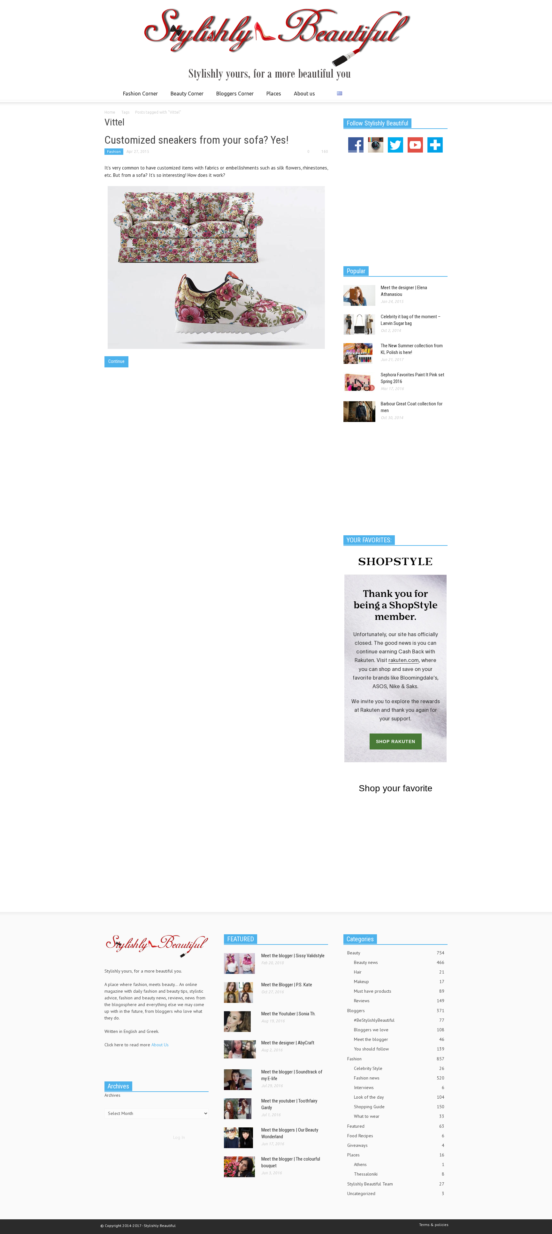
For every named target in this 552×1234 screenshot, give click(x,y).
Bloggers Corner (233, 96)
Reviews (399, 1001)
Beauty (395, 953)
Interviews (399, 1087)
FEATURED (240, 939)
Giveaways (395, 1145)
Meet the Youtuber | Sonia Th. (288, 1014)
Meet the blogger (399, 1039)
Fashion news (399, 1078)
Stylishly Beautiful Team (395, 1184)
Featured (395, 1126)
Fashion (114, 151)
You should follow (399, 1049)
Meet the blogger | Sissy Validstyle (293, 956)
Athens (399, 1164)
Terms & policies (433, 1224)
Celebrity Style (399, 1068)
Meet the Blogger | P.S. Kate (286, 985)
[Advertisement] (395, 208)
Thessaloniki (399, 1174)
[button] (441, 93)
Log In (179, 1137)
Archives (112, 1095)
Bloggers (395, 1010)
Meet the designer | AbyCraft (287, 1043)
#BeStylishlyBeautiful (399, 1020)
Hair (399, 972)
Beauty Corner (185, 96)
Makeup (399, 981)
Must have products (399, 991)
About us (304, 93)
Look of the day (399, 1097)
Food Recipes (395, 1136)
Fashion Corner (138, 96)
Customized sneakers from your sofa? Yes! (196, 139)
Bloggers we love (399, 1030)
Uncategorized (395, 1193)
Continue (116, 361)
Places (272, 96)
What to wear (399, 1116)
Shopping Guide (399, 1107)
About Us (160, 1045)
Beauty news (399, 962)
